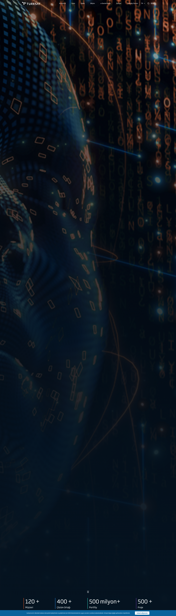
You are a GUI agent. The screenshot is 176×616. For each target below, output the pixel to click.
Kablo (83, 3)
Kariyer (118, 3)
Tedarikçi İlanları (132, 3)
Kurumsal (62, 3)
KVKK (113, 613)
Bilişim (92, 3)
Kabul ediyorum (142, 613)
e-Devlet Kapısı (106, 3)
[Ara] (148, 3)
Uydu (73, 3)
